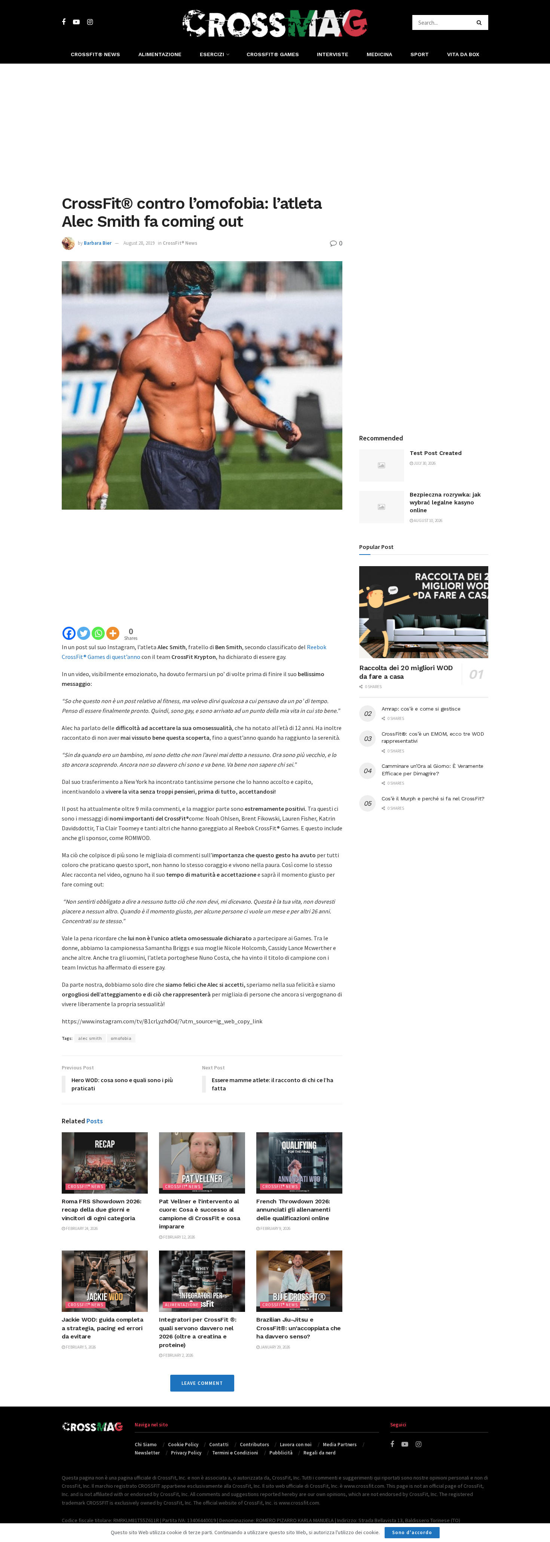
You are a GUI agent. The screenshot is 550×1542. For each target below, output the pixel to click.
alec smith (90, 1038)
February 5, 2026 (80, 1347)
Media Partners (340, 1444)
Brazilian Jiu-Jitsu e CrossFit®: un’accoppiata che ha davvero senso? (298, 1328)
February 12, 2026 (178, 1237)
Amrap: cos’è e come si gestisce (421, 709)
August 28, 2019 (139, 243)
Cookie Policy (183, 1444)
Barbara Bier (97, 243)
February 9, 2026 (275, 1228)
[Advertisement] (275, 127)
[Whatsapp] (98, 633)
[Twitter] (83, 633)
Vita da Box (463, 54)
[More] (112, 633)
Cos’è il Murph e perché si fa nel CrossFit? (433, 798)
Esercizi (212, 54)
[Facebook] (69, 633)
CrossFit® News (95, 54)
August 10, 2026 (427, 520)
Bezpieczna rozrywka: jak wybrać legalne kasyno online (445, 502)
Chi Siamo (146, 1444)
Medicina (379, 54)
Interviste (332, 54)
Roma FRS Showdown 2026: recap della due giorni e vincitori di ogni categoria (101, 1210)
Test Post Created (436, 453)
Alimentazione (159, 54)
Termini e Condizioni (235, 1453)
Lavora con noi (296, 1444)
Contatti (219, 1444)
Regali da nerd (319, 1453)
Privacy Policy (186, 1453)
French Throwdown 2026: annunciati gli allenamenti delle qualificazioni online (293, 1210)
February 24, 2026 (81, 1228)
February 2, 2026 (177, 1355)
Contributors (254, 1444)
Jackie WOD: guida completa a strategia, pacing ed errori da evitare (102, 1328)
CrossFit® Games (273, 54)
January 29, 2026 (275, 1347)
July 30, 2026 (424, 463)
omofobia (121, 1038)
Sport (419, 54)
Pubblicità (281, 1453)
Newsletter (147, 1453)
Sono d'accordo (412, 1532)
